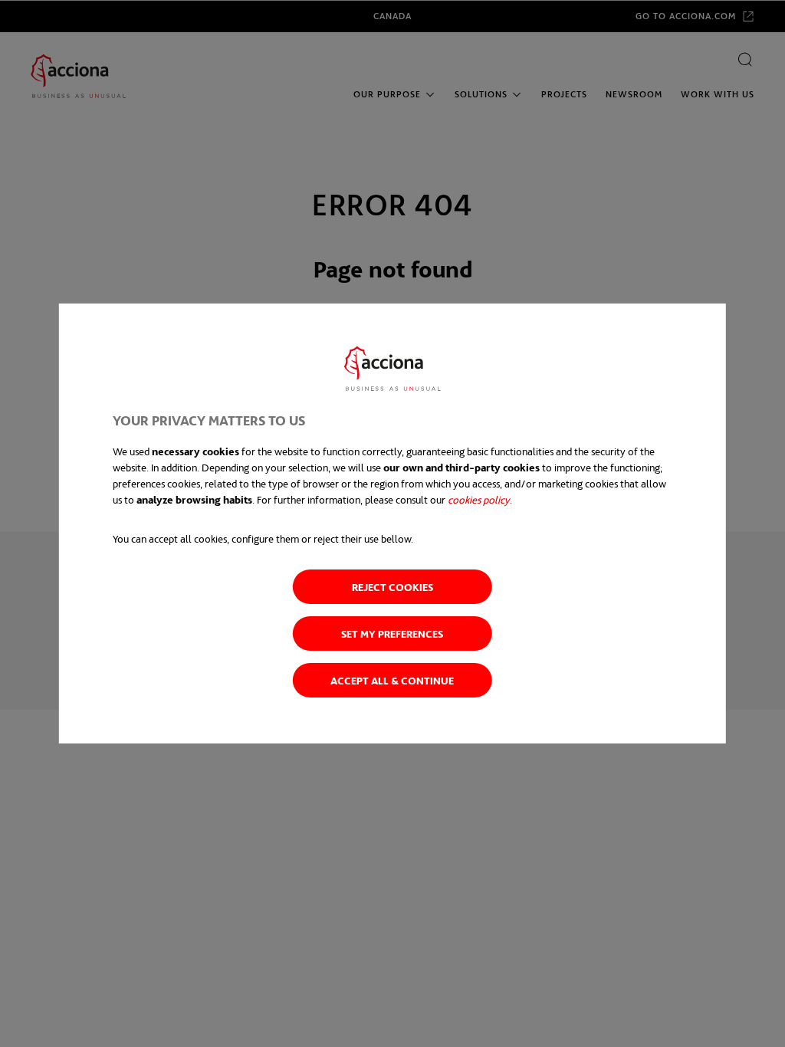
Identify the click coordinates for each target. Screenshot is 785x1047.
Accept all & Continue (392, 680)
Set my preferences (392, 633)
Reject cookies (392, 586)
